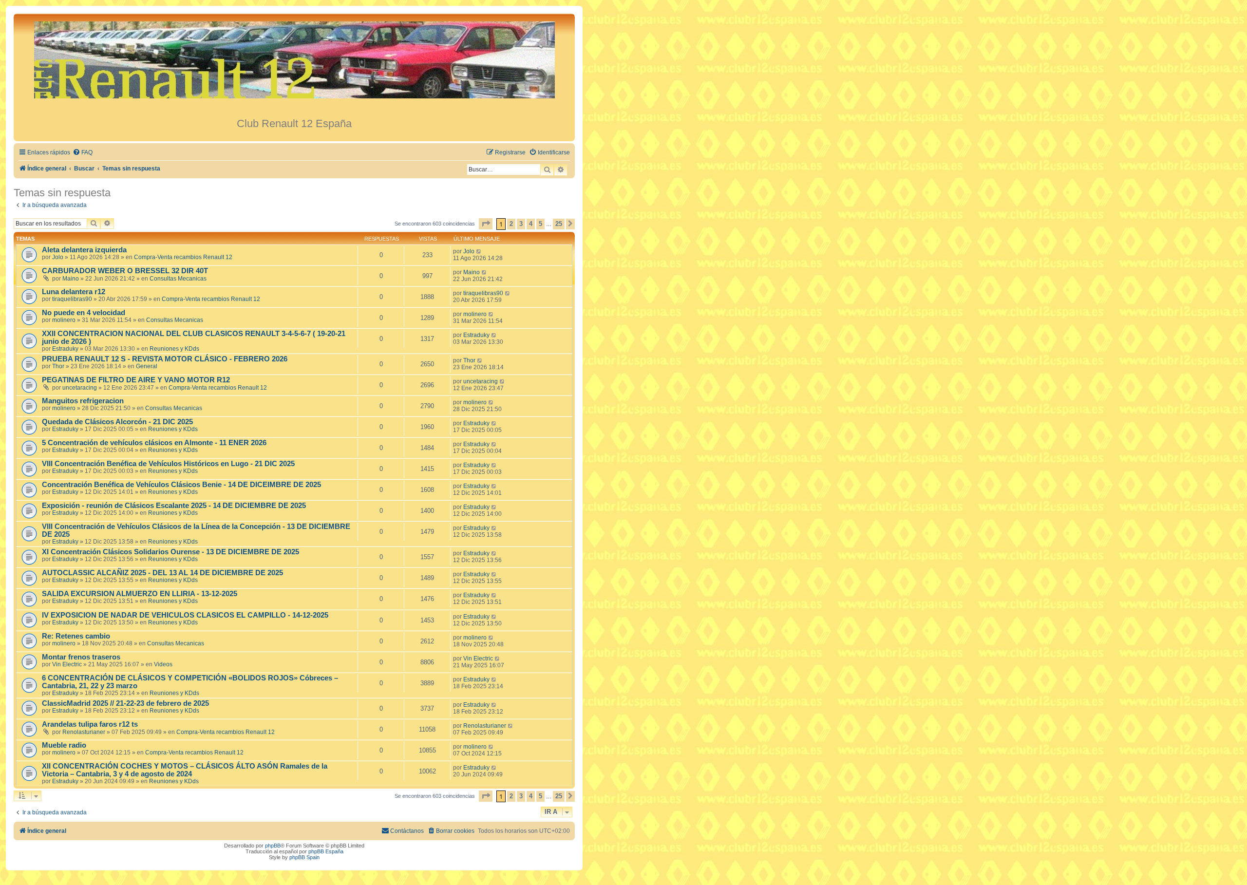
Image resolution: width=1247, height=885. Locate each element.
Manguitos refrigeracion (83, 401)
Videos (163, 664)
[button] (485, 223)
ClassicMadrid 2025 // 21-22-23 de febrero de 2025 (125, 703)
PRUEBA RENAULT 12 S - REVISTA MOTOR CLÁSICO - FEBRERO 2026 (164, 359)
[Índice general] (294, 65)
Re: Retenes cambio (76, 636)
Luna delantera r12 (73, 292)
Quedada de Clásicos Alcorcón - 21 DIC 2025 (117, 422)
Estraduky (65, 348)
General (146, 366)
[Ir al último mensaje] (479, 251)
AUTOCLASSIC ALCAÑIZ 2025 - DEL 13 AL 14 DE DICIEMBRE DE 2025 (162, 573)
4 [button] (530, 223)
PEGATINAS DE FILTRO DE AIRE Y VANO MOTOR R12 (136, 380)
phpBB (273, 845)
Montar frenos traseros (81, 657)
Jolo (57, 257)
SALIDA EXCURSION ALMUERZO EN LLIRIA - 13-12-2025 (139, 594)
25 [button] (558, 223)
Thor (58, 366)
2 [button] (511, 223)
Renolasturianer (83, 732)
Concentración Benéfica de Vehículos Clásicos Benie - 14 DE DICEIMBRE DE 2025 (181, 485)
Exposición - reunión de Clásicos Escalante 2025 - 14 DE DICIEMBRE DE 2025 (174, 505)
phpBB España (325, 851)
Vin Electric (67, 664)
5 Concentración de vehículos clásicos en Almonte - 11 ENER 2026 (154, 443)
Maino (70, 278)
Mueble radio (64, 745)
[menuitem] (83, 152)
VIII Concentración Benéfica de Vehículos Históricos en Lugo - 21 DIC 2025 (168, 464)
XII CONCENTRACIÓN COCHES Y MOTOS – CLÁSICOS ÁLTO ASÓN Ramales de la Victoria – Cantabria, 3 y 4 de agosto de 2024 (184, 770)
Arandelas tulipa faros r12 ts (90, 724)
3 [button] (521, 223)
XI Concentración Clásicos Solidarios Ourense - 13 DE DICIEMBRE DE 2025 (170, 552)
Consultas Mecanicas (178, 278)
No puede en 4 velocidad (83, 313)
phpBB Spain (304, 857)
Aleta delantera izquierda (84, 250)
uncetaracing (79, 387)
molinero (64, 320)
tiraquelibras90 (72, 299)
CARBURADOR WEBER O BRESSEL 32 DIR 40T (125, 271)
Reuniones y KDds (174, 348)
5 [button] (540, 223)
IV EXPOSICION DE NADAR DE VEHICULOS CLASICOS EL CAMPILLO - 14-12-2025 (185, 615)
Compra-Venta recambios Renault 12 (183, 257)
